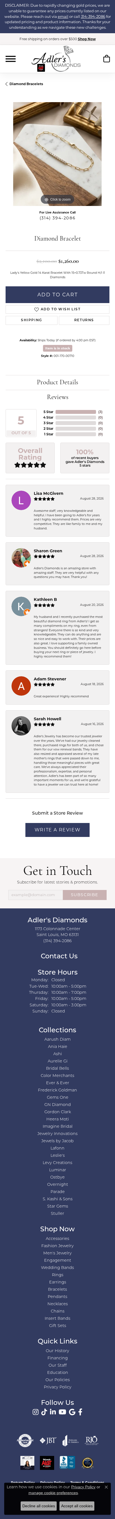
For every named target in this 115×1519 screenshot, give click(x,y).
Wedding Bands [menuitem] (57, 1268)
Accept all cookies (77, 1506)
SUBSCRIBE (85, 894)
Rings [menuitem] (57, 1275)
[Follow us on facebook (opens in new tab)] (80, 1412)
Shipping (31, 320)
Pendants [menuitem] (57, 1297)
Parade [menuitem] (58, 1192)
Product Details (57, 382)
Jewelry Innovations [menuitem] (57, 1134)
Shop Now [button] (87, 39)
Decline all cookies (38, 1506)
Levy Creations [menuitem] (57, 1163)
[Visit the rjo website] (92, 1441)
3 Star (48, 423)
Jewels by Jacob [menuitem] (57, 1141)
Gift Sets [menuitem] (57, 1326)
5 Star (48, 412)
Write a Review (57, 829)
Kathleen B (45, 599)
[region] (57, 154)
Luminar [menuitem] (57, 1170)
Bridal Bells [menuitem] (57, 1069)
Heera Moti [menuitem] (57, 1119)
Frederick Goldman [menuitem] (57, 1090)
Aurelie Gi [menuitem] (58, 1061)
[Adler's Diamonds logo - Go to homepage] (56, 58)
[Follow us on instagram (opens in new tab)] (36, 1412)
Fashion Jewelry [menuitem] (57, 1246)
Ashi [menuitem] (57, 1054)
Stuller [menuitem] (57, 1214)
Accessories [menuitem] (57, 1239)
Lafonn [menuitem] (57, 1148)
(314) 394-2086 (57, 217)
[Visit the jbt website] (48, 1441)
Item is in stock (57, 348)
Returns (84, 320)
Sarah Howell (47, 718)
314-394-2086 (93, 16)
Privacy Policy (57, 1387)
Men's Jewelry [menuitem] (57, 1253)
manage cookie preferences (53, 1493)
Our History (57, 1351)
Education (57, 1373)
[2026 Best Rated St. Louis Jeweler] (88, 1463)
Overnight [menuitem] (57, 1185)
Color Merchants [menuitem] (57, 1076)
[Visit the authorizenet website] (25, 1441)
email (63, 16)
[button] (106, 60)
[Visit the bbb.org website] (67, 1463)
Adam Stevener (50, 678)
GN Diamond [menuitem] (57, 1105)
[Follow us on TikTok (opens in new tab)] (44, 1412)
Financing (57, 1358)
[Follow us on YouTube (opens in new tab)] (62, 1412)
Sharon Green (48, 550)
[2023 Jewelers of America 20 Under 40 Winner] (27, 1463)
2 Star (48, 428)
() (100, 412)
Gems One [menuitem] (57, 1098)
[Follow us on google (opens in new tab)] (72, 1412)
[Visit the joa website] (71, 1441)
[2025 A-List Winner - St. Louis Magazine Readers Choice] (47, 1463)
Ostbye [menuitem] (57, 1177)
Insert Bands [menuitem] (57, 1319)
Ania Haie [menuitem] (57, 1047)
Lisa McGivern (48, 493)
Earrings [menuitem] (57, 1282)
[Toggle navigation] (10, 59)
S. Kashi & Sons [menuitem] (58, 1199)
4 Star (48, 417)
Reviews (57, 397)
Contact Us (58, 956)
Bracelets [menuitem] (57, 1290)
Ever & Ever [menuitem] (57, 1083)
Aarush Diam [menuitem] (57, 1040)
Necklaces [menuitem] (57, 1304)
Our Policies (57, 1380)
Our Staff (58, 1366)
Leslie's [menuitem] (58, 1156)
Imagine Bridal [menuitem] (58, 1127)
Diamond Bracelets (26, 84)
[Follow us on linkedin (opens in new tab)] (53, 1412)
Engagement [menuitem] (57, 1261)
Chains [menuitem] (57, 1311)
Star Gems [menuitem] (57, 1206)
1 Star (48, 434)
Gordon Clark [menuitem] (57, 1112)
